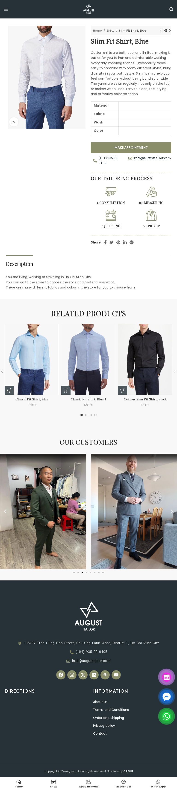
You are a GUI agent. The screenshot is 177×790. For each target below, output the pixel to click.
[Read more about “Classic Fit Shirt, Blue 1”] (66, 390)
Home (98, 31)
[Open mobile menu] (5, 9)
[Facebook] (60, 674)
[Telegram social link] (131, 242)
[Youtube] (116, 674)
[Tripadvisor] (105, 674)
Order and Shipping (108, 717)
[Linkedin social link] (125, 242)
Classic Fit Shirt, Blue (31, 399)
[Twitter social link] (111, 242)
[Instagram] (72, 674)
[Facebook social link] (105, 242)
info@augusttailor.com (152, 158)
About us (100, 702)
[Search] (171, 9)
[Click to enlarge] (13, 121)
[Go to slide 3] (82, 572)
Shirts (110, 31)
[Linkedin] (94, 674)
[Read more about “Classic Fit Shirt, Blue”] (9, 390)
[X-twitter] (83, 674)
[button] (5, 511)
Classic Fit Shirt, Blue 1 (88, 399)
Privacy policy (104, 725)
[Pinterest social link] (118, 242)
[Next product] (170, 30)
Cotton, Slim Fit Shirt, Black (145, 399)
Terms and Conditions (111, 709)
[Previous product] (160, 30)
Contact (100, 733)
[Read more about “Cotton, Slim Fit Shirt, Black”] (122, 390)
